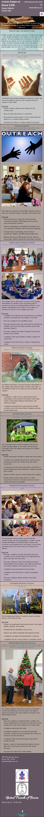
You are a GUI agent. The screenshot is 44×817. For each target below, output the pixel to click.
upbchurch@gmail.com (10, 761)
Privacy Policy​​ (22, 814)
